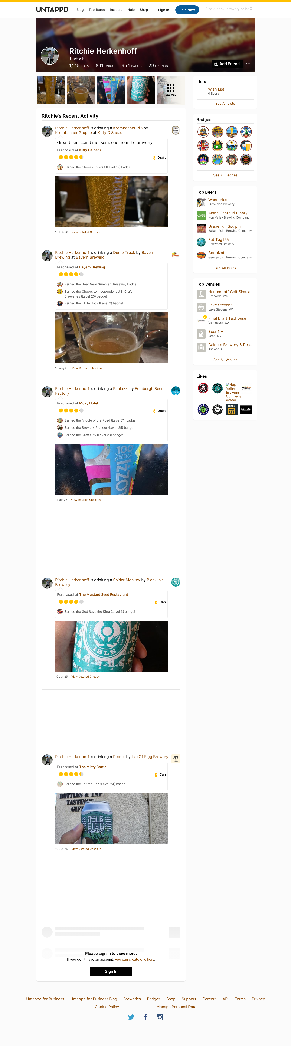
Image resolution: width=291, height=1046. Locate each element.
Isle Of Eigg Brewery (150, 756)
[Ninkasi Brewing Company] (217, 389)
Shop (144, 9)
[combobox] (229, 9)
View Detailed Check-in (86, 232)
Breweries (132, 999)
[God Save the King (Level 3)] (203, 146)
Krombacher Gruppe (73, 132)
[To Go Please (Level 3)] (217, 146)
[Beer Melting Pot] (217, 132)
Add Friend (229, 64)
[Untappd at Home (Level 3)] (231, 146)
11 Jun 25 (61, 499)
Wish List (216, 89)
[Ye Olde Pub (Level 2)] (231, 160)
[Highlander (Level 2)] (246, 132)
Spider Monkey (126, 580)
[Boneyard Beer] (203, 389)
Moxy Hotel (88, 403)
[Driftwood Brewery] (246, 389)
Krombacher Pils (128, 128)
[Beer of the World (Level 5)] (217, 160)
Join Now (187, 10)
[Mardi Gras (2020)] (203, 160)
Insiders (116, 9)
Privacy (258, 999)
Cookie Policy (107, 1006)
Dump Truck (124, 252)
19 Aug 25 (61, 368)
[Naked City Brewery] (246, 410)
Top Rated (97, 9)
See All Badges (225, 175)
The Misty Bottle (92, 767)
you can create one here (134, 959)
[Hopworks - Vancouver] (246, 160)
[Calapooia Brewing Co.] (203, 410)
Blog (80, 9)
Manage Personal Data (176, 1006)
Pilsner (119, 756)
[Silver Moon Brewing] (217, 410)
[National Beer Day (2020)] (246, 146)
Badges (153, 999)
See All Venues (225, 360)
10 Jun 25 (61, 676)
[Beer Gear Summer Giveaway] (203, 132)
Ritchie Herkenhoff (72, 128)
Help (131, 9)
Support (189, 999)
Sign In (163, 10)
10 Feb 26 (61, 232)
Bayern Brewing (90, 257)
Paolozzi (120, 388)
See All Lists (225, 103)
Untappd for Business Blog (93, 999)
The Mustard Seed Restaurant (103, 594)
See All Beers (225, 268)
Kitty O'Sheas (110, 132)
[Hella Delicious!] (231, 132)
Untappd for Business (45, 999)
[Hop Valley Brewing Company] (231, 392)
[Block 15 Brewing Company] (231, 410)
